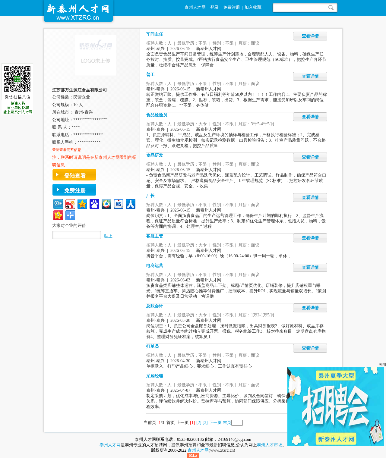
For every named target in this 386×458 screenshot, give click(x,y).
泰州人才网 (195, 7)
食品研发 (154, 155)
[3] (205, 422)
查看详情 (310, 36)
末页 (227, 422)
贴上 (108, 236)
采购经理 (154, 376)
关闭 (382, 364)
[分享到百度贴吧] (118, 203)
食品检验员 (156, 115)
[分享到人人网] (130, 203)
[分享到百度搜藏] (94, 203)
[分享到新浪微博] (69, 203)
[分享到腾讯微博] (57, 203)
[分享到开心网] (57, 214)
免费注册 (231, 7)
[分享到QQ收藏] (106, 203)
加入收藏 (253, 7)
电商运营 (154, 265)
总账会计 (154, 306)
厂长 (150, 195)
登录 (214, 7)
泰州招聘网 (78, 12)
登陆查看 (75, 176)
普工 (150, 74)
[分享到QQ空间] (81, 203)
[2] (198, 422)
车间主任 (154, 34)
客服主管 (154, 236)
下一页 (215, 422)
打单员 (152, 346)
